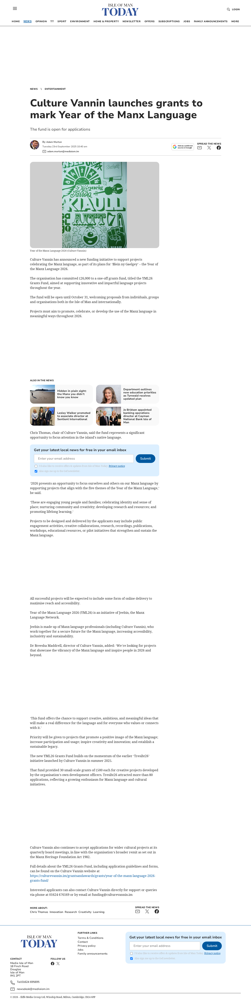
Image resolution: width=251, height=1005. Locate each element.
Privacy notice (117, 465)
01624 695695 (30, 982)
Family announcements (92, 954)
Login (236, 9)
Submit (145, 458)
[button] (15, 8)
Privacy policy (86, 946)
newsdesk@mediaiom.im (33, 989)
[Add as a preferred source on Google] (183, 146)
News (34, 89)
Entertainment (55, 89)
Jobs (80, 950)
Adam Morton (54, 142)
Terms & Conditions (90, 938)
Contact (83, 942)
